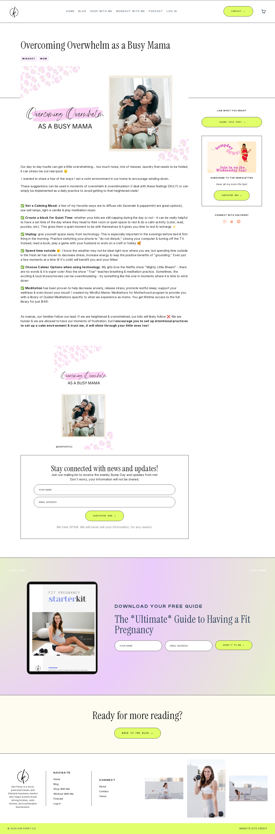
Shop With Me (101, 11)
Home (70, 11)
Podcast (156, 11)
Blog (82, 11)
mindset (28, 58)
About (102, 786)
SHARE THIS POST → (232, 122)
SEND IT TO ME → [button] (234, 645)
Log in (172, 11)
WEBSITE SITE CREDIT (253, 828)
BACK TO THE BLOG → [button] (137, 733)
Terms (102, 796)
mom (43, 58)
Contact (104, 791)
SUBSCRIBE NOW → (104, 516)
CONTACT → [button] (238, 11)
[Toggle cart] (264, 11)
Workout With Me (130, 11)
